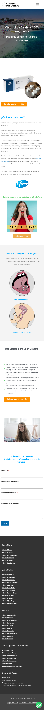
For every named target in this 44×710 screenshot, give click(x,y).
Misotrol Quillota (8, 585)
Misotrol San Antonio (9, 603)
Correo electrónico (9, 493)
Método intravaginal (22, 332)
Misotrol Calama (7, 552)
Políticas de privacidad (28, 703)
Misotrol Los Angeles (9, 620)
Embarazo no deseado (9, 655)
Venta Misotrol (7, 663)
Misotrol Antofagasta (9, 555)
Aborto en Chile (7, 650)
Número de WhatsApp (10, 482)
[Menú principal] (38, 4)
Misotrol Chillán (7, 639)
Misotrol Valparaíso (8, 580)
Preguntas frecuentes (9, 680)
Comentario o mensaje (10, 504)
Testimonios (6, 678)
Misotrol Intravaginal (9, 661)
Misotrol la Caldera (8, 590)
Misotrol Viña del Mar (9, 593)
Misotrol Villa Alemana (9, 582)
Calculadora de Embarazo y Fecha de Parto (16, 685)
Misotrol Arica (7, 550)
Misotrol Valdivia (8, 631)
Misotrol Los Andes (8, 588)
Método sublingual (22, 299)
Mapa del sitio (12, 703)
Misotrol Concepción (9, 615)
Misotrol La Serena (8, 563)
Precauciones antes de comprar (12, 683)
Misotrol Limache (8, 598)
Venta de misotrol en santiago (12, 666)
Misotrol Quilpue (8, 595)
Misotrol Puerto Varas (9, 633)
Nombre (5, 470)
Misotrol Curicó (7, 625)
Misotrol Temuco (8, 618)
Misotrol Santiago (8, 574)
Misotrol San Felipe (8, 601)
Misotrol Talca (7, 628)
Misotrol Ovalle (7, 560)
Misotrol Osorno (7, 636)
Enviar (5, 523)
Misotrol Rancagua (8, 577)
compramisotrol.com (28, 698)
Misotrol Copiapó (8, 558)
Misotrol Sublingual (9, 658)
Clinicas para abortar (9, 653)
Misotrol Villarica (8, 623)
